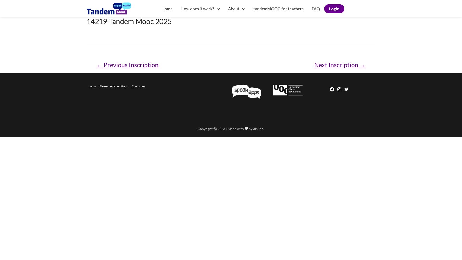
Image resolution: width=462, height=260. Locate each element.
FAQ (316, 8)
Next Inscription (340, 64)
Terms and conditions (114, 86)
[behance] (346, 89)
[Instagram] (339, 89)
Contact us (138, 86)
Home (167, 8)
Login (334, 8)
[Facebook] (332, 89)
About (233, 8)
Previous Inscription (127, 64)
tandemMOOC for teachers (278, 8)
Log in (92, 86)
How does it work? (197, 8)
